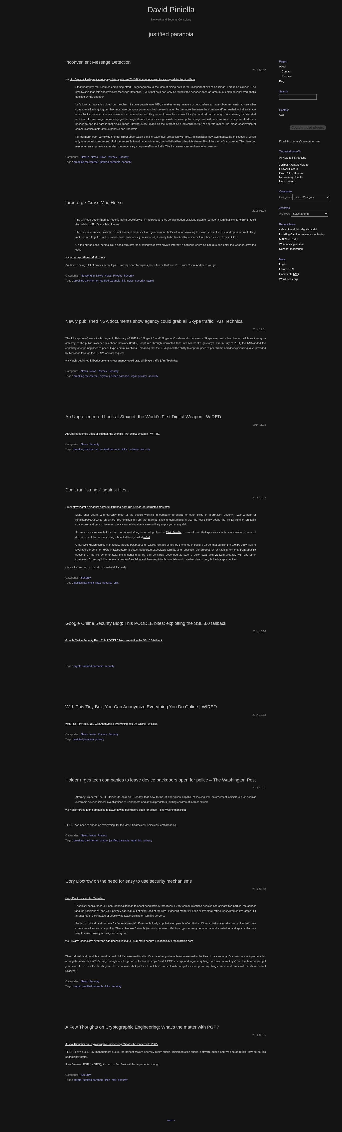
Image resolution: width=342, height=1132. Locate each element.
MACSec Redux (289, 239)
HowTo (85, 156)
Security (124, 156)
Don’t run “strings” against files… (98, 489)
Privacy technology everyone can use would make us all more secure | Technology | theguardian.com (131, 940)
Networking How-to (290, 177)
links (124, 449)
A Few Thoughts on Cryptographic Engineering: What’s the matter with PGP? (142, 1027)
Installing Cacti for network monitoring (301, 234)
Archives (284, 213)
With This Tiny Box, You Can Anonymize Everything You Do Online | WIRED (141, 706)
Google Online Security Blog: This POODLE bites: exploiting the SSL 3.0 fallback (145, 623)
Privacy (112, 156)
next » (171, 1120)
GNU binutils (173, 532)
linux (98, 582)
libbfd (146, 537)
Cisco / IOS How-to (291, 173)
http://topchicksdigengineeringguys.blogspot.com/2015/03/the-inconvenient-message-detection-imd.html (132, 79)
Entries (286, 269)
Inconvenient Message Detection (98, 62)
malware (134, 449)
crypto (104, 376)
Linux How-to (287, 181)
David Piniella (171, 9)
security (126, 161)
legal (133, 376)
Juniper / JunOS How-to (293, 164)
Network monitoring (291, 248)
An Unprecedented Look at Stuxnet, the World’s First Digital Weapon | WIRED (143, 416)
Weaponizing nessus (291, 244)
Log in (282, 264)
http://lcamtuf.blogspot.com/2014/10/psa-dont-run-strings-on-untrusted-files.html (120, 506)
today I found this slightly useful (298, 229)
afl (216, 554)
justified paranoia (110, 161)
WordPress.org (288, 279)
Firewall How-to (288, 168)
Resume (287, 76)
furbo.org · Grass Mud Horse (94, 202)
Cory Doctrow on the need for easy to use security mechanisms (128, 881)
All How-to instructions (292, 157)
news (130, 280)
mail (114, 1079)
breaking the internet (86, 161)
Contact (286, 71)
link (124, 280)
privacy (142, 376)
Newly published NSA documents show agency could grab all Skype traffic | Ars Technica (154, 321)
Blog (281, 81)
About (282, 66)
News (94, 156)
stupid (150, 280)
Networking (88, 275)
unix (116, 582)
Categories (285, 197)
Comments (289, 274)
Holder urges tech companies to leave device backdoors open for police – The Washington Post (160, 779)
